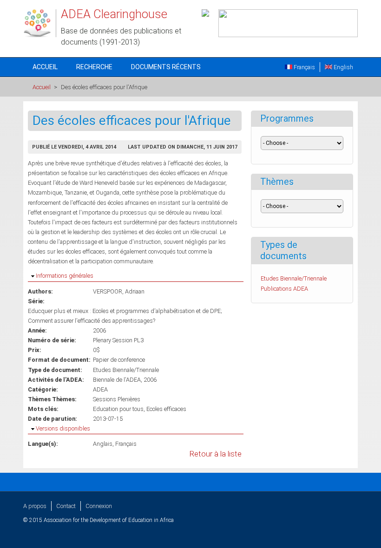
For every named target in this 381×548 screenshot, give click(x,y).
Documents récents (166, 67)
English (342, 67)
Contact (66, 505)
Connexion (98, 505)
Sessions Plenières (116, 399)
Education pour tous (118, 408)
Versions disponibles (63, 428)
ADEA (100, 389)
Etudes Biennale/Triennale (126, 369)
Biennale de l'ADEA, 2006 (125, 379)
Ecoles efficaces (166, 408)
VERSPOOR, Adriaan (119, 291)
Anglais (102, 443)
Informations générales (64, 275)
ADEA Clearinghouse (114, 14)
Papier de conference (119, 359)
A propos (34, 505)
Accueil (45, 67)
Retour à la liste (216, 454)
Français (303, 67)
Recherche (94, 67)
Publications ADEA (284, 288)
